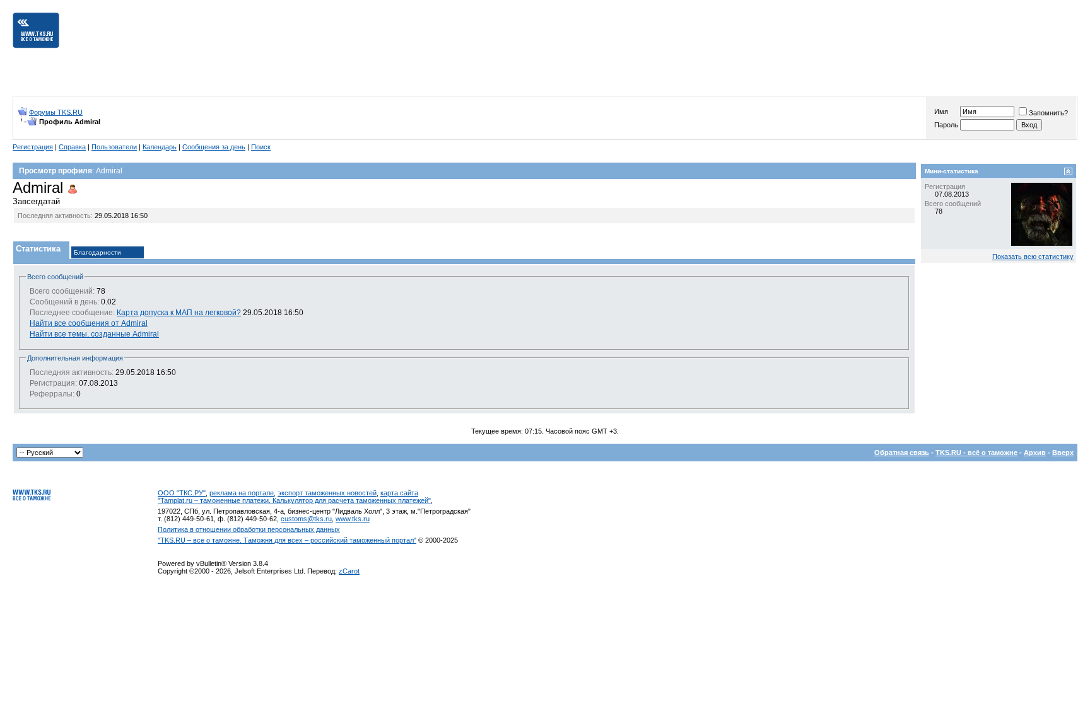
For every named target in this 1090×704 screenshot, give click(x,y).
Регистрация (33, 147)
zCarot (349, 571)
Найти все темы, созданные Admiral (94, 334)
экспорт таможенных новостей (327, 493)
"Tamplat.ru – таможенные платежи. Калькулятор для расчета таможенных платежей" (294, 500)
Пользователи (114, 147)
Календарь (160, 147)
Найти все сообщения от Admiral (89, 323)
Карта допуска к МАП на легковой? (179, 312)
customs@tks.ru (306, 518)
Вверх (1063, 452)
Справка (72, 147)
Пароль (946, 125)
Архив (1035, 452)
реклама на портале (241, 493)
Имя (941, 111)
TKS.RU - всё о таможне (976, 452)
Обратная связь (901, 452)
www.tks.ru (353, 518)
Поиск (261, 147)
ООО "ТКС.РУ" (182, 493)
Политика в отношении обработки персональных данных (249, 529)
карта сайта (399, 493)
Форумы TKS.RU (56, 112)
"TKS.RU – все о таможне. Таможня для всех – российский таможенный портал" (287, 540)
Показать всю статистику (1033, 256)
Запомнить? (1048, 113)
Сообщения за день (213, 147)
